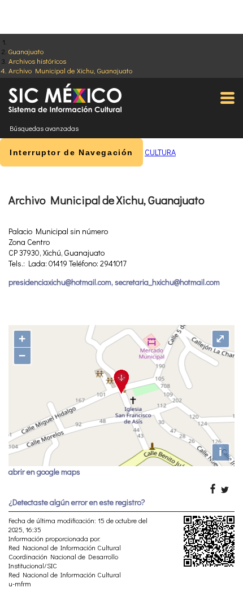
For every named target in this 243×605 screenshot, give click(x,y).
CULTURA (160, 152)
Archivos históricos (37, 60)
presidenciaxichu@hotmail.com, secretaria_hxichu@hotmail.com (114, 282)
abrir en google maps (44, 471)
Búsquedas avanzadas (44, 128)
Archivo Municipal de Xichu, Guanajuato (70, 70)
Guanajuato (26, 51)
